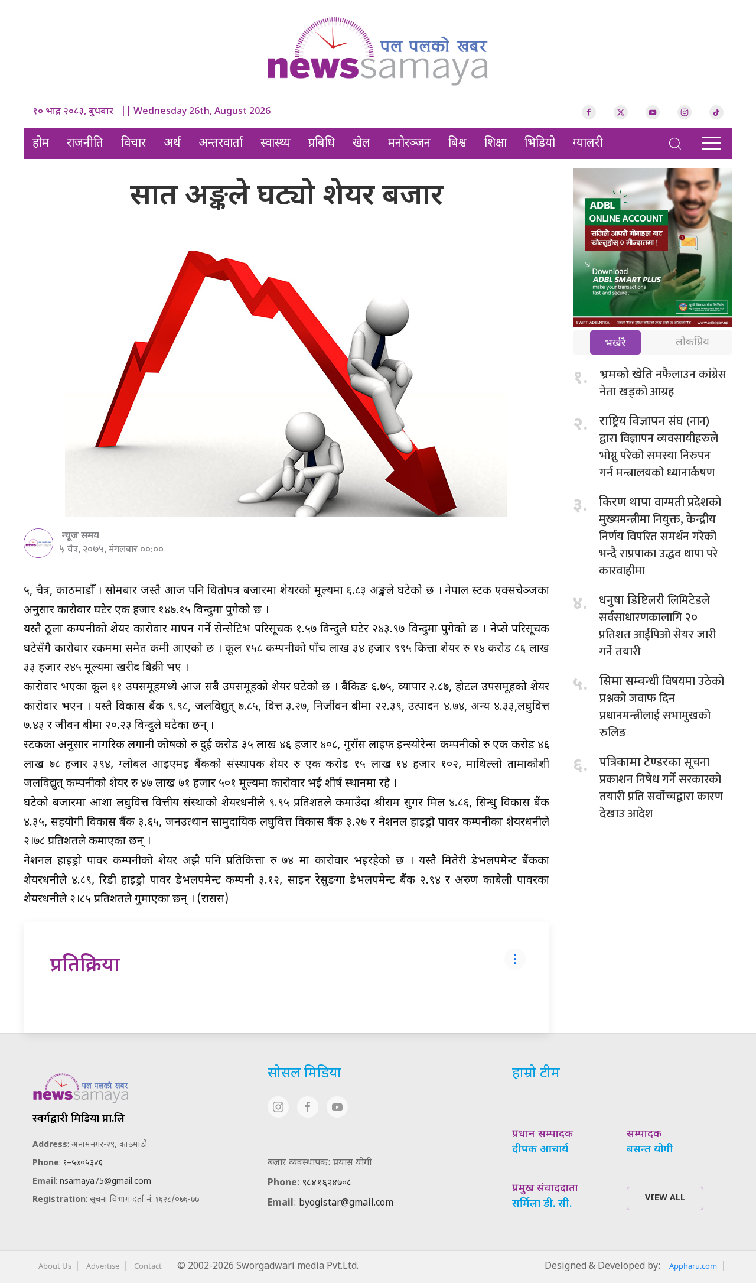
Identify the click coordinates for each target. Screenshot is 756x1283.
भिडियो (539, 143)
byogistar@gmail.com (346, 1203)
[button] (675, 143)
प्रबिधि (321, 143)
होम (40, 143)
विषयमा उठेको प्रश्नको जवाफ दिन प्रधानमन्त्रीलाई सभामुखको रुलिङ (661, 707)
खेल (361, 143)
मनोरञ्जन (409, 143)
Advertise (102, 1266)
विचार (133, 143)
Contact (148, 1266)
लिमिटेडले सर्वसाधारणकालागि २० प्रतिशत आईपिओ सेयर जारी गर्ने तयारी (657, 626)
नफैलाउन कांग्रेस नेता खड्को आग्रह (662, 383)
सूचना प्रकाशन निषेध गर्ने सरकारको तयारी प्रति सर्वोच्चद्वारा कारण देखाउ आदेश (661, 788)
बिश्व (457, 143)
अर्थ (172, 143)
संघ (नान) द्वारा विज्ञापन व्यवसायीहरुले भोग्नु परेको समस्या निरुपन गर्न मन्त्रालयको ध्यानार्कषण (658, 447)
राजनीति (85, 143)
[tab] (615, 344)
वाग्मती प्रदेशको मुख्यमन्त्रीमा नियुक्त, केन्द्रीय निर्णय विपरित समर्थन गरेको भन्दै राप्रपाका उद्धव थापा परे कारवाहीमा (660, 536)
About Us (54, 1266)
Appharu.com (693, 1266)
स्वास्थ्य (275, 143)
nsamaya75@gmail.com (105, 1181)
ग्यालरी (588, 143)
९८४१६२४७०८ (326, 1183)
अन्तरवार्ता (220, 143)
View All (665, 1198)
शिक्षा (495, 143)
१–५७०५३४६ (83, 1163)
